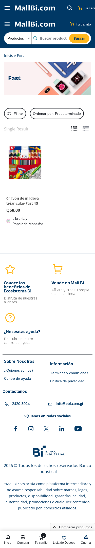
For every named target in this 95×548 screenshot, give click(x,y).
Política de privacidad (67, 381)
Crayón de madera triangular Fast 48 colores (22, 203)
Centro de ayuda (17, 378)
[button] (6, 162)
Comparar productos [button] (75, 527)
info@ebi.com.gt (69, 403)
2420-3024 (21, 403)
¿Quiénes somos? (18, 370)
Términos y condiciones (69, 373)
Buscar (79, 38)
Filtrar (18, 114)
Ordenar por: (57, 114)
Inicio (8, 55)
